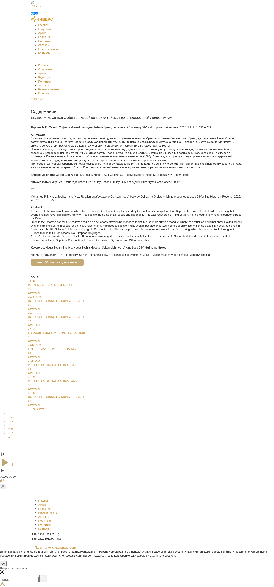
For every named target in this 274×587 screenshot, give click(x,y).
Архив (42, 33)
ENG (40, 5)
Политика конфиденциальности (55, 547)
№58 (10, 416)
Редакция (44, 36)
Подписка (44, 520)
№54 (10, 432)
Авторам (43, 44)
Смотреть (34, 292)
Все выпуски (39, 408)
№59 (10, 412)
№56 (10, 424)
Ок (3, 563)
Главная (43, 25)
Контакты (44, 53)
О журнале (45, 29)
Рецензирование (48, 49)
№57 (10, 421)
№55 (10, 428)
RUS (34, 5)
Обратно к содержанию (61, 262)
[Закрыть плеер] (3, 486)
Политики (44, 41)
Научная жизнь (48, 512)
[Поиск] (43, 578)
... (8, 436)
